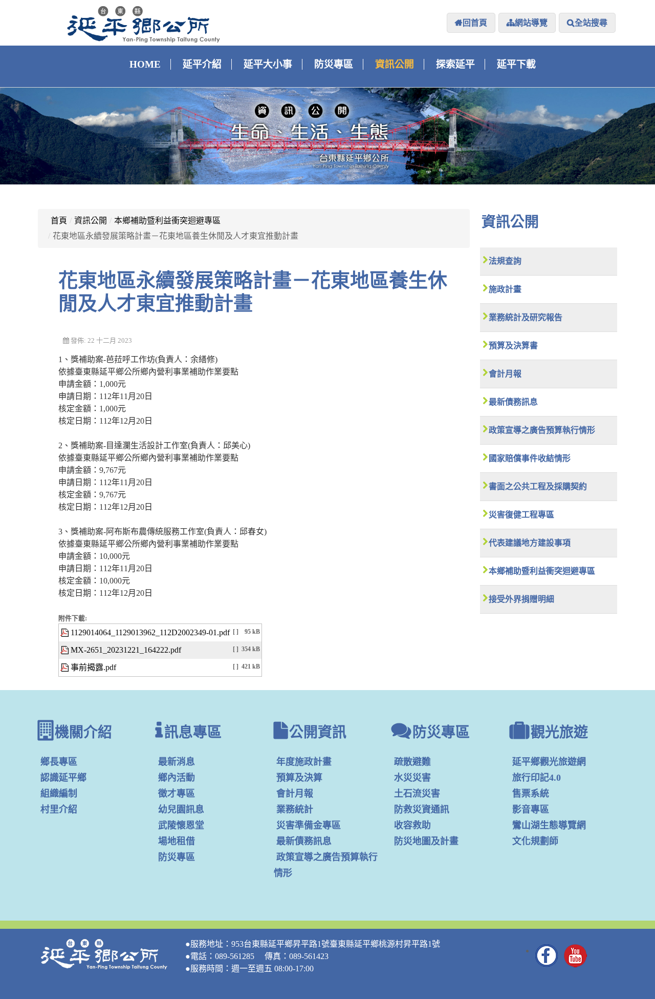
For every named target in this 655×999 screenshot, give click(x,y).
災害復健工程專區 (521, 514)
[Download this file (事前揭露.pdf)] (65, 667)
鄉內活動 (176, 778)
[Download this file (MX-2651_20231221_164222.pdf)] (65, 650)
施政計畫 (505, 289)
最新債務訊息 (513, 402)
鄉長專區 (58, 762)
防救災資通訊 (421, 809)
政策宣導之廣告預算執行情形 (542, 430)
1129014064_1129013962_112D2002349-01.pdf (150, 632)
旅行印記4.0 (536, 778)
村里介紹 (58, 809)
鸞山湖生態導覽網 (549, 825)
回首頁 (475, 22)
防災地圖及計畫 (426, 841)
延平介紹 (202, 64)
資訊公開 (394, 64)
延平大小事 (268, 64)
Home (145, 64)
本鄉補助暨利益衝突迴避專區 (167, 220)
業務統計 (294, 809)
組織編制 (58, 793)
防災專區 (333, 64)
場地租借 (176, 841)
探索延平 (455, 64)
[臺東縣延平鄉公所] (144, 24)
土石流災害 (417, 793)
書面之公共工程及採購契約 (538, 486)
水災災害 (412, 778)
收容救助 (412, 825)
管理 (604, 959)
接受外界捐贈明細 (521, 599)
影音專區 (530, 809)
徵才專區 (176, 793)
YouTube (575, 955)
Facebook (547, 955)
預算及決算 (299, 778)
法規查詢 (505, 261)
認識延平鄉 (63, 778)
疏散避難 (412, 762)
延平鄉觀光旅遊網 (549, 762)
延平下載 (516, 64)
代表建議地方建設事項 (530, 542)
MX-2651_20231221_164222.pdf (126, 650)
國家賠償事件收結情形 (530, 458)
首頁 (59, 220)
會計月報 (505, 373)
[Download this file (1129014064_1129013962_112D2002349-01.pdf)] (65, 632)
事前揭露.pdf (93, 667)
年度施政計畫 (304, 762)
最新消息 (176, 762)
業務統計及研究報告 (525, 317)
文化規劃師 (535, 841)
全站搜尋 (591, 22)
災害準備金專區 (308, 825)
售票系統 (530, 793)
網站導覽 (531, 22)
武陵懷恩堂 (181, 825)
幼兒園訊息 (181, 809)
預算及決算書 (513, 345)
